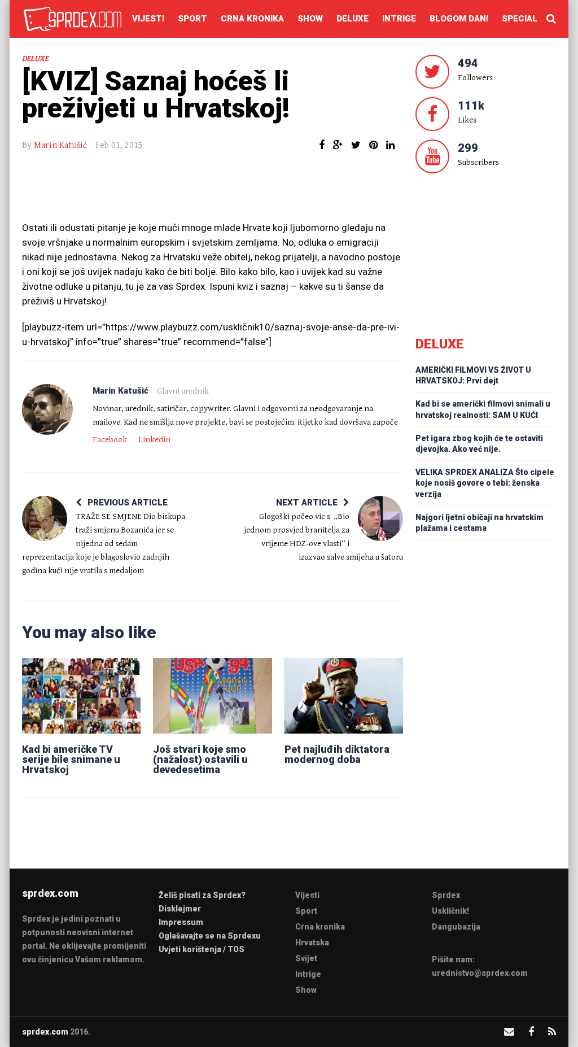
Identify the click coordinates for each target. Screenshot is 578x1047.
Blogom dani (459, 19)
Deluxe (352, 19)
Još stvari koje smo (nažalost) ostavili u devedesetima (200, 759)
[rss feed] (552, 1031)
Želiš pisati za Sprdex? (202, 895)
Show (310, 19)
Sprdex (446, 895)
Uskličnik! (450, 910)
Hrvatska (312, 942)
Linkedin (154, 439)
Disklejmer (180, 908)
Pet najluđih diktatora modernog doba (336, 754)
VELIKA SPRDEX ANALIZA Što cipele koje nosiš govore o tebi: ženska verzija (484, 483)
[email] (509, 1031)
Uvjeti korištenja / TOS (201, 949)
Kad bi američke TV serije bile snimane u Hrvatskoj (71, 759)
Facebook (110, 439)
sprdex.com (45, 1031)
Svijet (306, 958)
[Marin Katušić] (47, 409)
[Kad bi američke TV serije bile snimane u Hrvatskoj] (81, 695)
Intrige (399, 19)
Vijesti (148, 19)
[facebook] (531, 1031)
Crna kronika (252, 19)
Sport (192, 19)
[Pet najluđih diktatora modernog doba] (343, 695)
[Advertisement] (213, 192)
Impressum (181, 922)
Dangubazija (456, 926)
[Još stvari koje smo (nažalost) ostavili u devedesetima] (212, 695)
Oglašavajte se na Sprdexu (210, 935)
